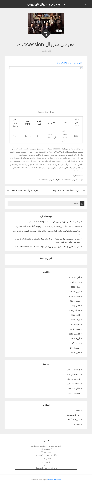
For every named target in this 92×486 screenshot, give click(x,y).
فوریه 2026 (75, 291)
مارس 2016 (75, 343)
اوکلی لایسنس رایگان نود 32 (46, 455)
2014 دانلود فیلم (73, 374)
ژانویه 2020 (75, 324)
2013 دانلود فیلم (73, 370)
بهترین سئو (46, 461)
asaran (79, 175)
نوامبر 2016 (75, 329)
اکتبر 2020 (75, 315)
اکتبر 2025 (75, 306)
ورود (78, 410)
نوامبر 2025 (75, 301)
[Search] (82, 203)
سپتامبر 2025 (74, 310)
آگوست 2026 (74, 277)
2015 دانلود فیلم (73, 379)
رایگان (46, 464)
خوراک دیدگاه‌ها (74, 419)
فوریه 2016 (75, 348)
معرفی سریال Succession (49, 179)
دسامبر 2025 (74, 296)
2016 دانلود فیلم (73, 384)
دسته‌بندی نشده (73, 393)
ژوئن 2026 (75, 287)
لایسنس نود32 (46, 449)
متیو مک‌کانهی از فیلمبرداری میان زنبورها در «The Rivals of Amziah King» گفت (47, 247)
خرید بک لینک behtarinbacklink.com (46, 446)
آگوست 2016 (74, 334)
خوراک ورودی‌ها (73, 415)
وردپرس (76, 424)
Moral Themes (54, 479)
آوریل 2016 (75, 338)
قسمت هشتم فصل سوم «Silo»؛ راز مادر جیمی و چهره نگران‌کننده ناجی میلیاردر (48, 226)
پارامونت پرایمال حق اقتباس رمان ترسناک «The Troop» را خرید (54, 222)
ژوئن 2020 (75, 320)
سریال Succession (70, 62)
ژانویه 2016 (75, 352)
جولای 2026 (75, 282)
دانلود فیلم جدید (46, 51)
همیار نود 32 (46, 458)
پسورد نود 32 (46, 452)
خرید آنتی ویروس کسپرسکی (46, 468)
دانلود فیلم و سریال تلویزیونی (46, 4)
